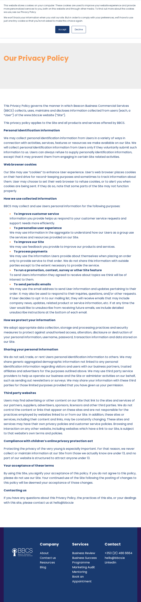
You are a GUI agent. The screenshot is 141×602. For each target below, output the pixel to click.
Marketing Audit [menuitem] (83, 567)
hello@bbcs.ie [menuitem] (115, 558)
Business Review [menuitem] (83, 553)
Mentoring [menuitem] (79, 572)
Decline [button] (79, 29)
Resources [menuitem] (47, 562)
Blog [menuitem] (43, 567)
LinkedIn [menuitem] (110, 562)
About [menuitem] (44, 553)
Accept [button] (62, 29)
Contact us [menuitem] (48, 558)
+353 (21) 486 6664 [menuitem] (118, 553)
